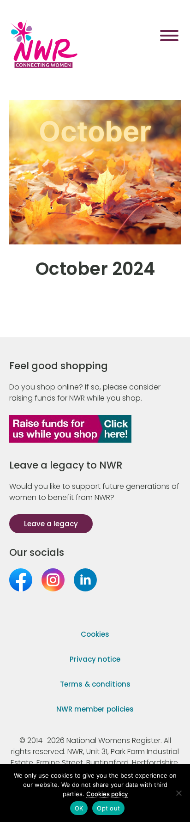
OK (79, 808)
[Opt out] (178, 793)
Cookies (95, 634)
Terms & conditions (95, 684)
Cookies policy (107, 794)
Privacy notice (95, 659)
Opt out (108, 808)
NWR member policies (95, 709)
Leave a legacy (51, 524)
